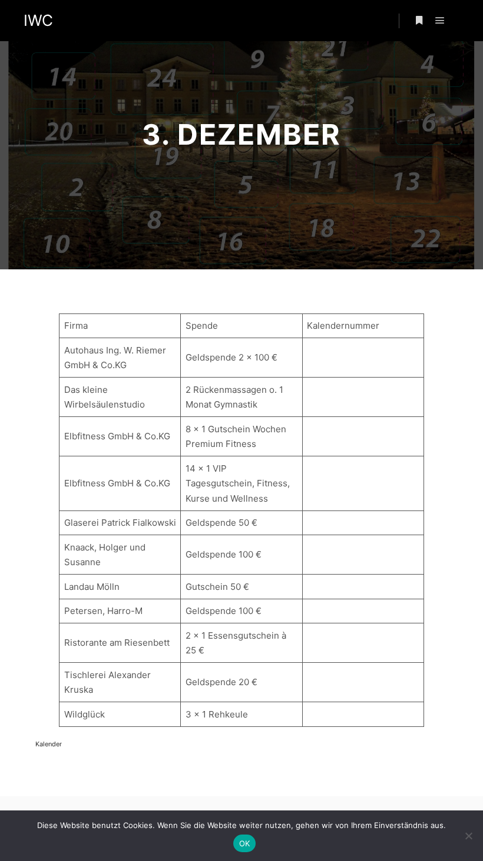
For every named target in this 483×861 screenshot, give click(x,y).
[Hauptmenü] (440, 20)
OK (244, 843)
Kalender (48, 744)
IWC (38, 20)
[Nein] (468, 836)
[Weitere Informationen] (418, 20)
